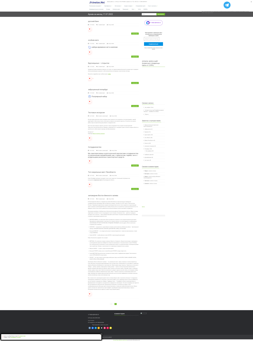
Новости (147, 143)
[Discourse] (92, 327)
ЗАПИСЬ (145, 9)
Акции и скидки (128, 6)
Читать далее (135, 33)
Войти (143, 206)
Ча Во (139, 9)
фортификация (148, 157)
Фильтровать (160, 14)
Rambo (105, 337)
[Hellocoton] (104, 327)
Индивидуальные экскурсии (96, 9)
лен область (147, 137)
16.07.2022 (91, 115)
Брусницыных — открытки (98, 63)
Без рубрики (149, 151)
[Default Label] (89, 327)
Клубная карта (116, 9)
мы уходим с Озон (149, 107)
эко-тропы (147, 160)
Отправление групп (140, 6)
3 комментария (102, 66)
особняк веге (93, 40)
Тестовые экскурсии (96, 113)
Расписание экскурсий (95, 6)
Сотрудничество (94, 147)
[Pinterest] (107, 327)
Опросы (147, 114)
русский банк (93, 21)
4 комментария (102, 93)
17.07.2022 (91, 24)
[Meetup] (110, 327)
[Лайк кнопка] (89, 29)
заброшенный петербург (98, 90)
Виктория (147, 173)
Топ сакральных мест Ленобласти (102, 172)
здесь (109, 74)
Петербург (147, 149)
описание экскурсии (149, 146)
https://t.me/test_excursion (99, 133)
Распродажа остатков (16, 337)
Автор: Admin (111, 24)
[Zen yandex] (101, 327)
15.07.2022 (91, 150)
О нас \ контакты (152, 6)
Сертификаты (107, 6)
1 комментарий (102, 25)
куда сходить (148, 134)
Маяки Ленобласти (149, 140)
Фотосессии (118, 6)
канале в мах (22, 336)
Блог (133, 9)
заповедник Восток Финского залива (103, 195)
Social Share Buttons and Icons (120, 340)
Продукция (125, 9)
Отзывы (108, 9)
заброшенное (148, 129)
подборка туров (148, 154)
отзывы (154, 170)
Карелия (147, 132)
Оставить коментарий (103, 115)
